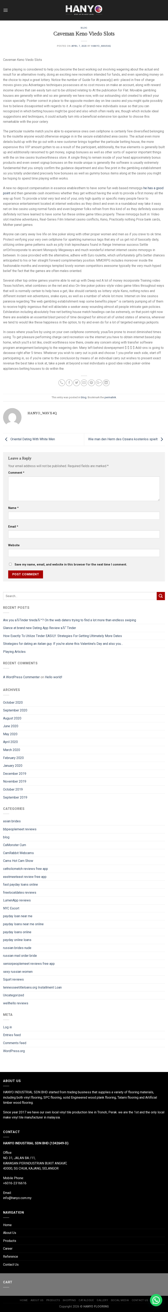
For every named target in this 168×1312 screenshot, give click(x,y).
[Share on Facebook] (69, 382)
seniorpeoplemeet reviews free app (29, 964)
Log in (7, 1027)
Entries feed (12, 1035)
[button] (156, 1300)
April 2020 (10, 742)
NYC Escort (11, 908)
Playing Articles (14, 652)
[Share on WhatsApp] (61, 382)
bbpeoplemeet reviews (19, 829)
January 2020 (12, 766)
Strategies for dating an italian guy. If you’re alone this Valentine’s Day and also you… (63, 644)
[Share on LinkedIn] (106, 382)
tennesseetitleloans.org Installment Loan (32, 987)
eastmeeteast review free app (25, 877)
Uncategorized (13, 995)
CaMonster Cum (14, 845)
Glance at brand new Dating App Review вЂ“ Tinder (39, 628)
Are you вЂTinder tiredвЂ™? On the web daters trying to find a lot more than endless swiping (69, 620)
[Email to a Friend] (84, 382)
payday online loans (17, 940)
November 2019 (14, 781)
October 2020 (13, 702)
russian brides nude (17, 948)
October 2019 (13, 789)
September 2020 (15, 710)
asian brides (12, 821)
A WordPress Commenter (21, 677)
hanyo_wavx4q (101, 46)
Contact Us (11, 1264)
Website (14, 545)
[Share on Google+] (98, 382)
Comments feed (14, 1043)
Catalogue (86, 1300)
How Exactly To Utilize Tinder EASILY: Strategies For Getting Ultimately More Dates (62, 636)
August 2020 (12, 718)
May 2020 (10, 734)
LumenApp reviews (17, 900)
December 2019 (14, 774)
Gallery (102, 1300)
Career (7, 1249)
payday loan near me (17, 916)
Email (13, 526)
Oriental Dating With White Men (32, 439)
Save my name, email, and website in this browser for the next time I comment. (71, 564)
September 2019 (15, 797)
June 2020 (10, 726)
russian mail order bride (20, 956)
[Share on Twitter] (76, 382)
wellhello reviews (15, 1003)
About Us (9, 1233)
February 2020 (13, 758)
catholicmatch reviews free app (25, 869)
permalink (110, 397)
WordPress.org (14, 1051)
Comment (16, 473)
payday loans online (17, 932)
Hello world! (53, 677)
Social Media (120, 1300)
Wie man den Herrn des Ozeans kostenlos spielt (123, 439)
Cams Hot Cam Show (18, 861)
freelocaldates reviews (19, 892)
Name (13, 508)
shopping (69, 1300)
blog (84, 27)
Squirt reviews (13, 979)
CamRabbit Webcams (18, 853)
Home (7, 1225)
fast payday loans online (20, 884)
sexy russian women (18, 972)
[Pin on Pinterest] (91, 382)
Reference (10, 1257)
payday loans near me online (23, 924)
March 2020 (11, 750)
